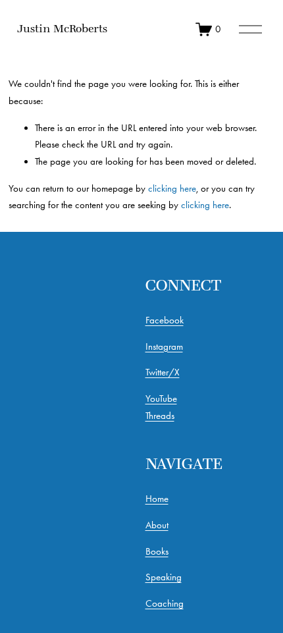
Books (156, 551)
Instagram (164, 346)
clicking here (172, 188)
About (156, 525)
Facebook (164, 320)
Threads (159, 416)
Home (156, 499)
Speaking (163, 577)
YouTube (161, 398)
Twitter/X (162, 372)
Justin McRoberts (62, 28)
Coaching (164, 603)
